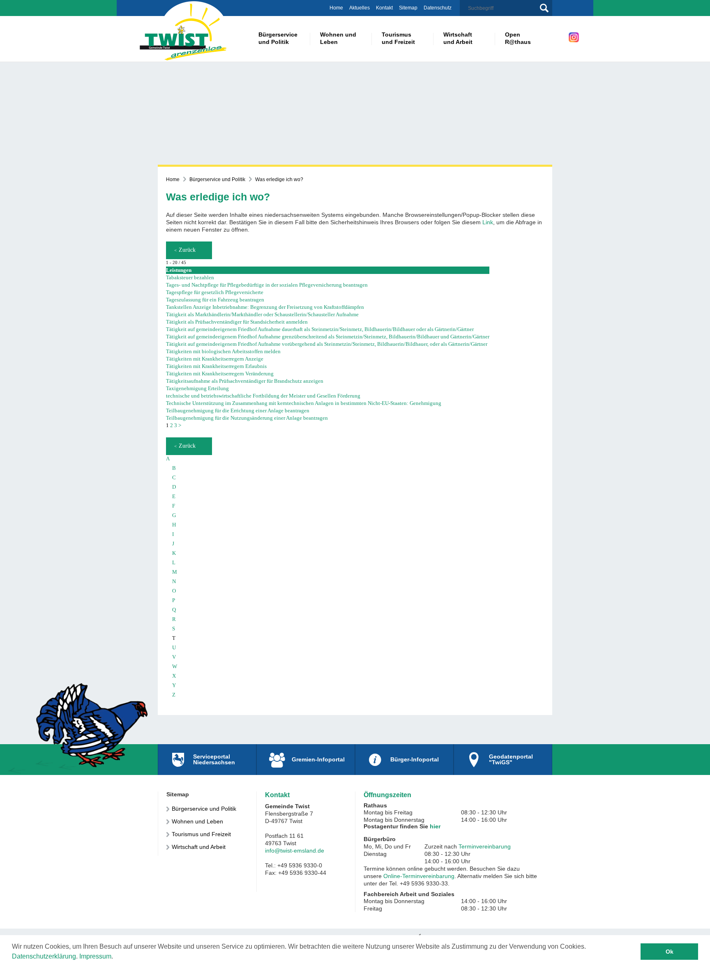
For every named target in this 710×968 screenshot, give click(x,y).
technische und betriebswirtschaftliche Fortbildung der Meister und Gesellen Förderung (263, 396)
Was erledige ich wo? (279, 179)
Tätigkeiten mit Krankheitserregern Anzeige (214, 359)
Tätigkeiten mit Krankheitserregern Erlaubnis (216, 366)
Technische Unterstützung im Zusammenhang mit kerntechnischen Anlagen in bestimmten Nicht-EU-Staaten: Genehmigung (303, 403)
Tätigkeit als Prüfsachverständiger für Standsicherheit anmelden (237, 322)
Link (487, 222)
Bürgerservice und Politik (217, 179)
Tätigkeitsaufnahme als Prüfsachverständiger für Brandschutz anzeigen (244, 381)
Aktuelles (359, 8)
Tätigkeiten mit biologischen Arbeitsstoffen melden (223, 351)
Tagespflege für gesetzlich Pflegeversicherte (214, 292)
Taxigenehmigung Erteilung (197, 388)
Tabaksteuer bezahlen (190, 277)
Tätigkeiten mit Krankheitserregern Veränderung (220, 373)
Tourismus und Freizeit (201, 834)
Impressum (95, 956)
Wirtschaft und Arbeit (199, 847)
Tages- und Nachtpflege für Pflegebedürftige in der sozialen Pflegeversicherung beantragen (267, 285)
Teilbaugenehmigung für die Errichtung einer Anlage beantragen (237, 410)
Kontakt (384, 8)
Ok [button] (669, 951)
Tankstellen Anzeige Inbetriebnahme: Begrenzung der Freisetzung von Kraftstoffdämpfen (265, 307)
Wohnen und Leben (197, 821)
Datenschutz (438, 8)
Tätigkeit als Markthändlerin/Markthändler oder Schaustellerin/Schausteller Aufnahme (262, 314)
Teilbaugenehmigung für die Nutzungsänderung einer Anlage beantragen (247, 418)
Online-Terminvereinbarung (418, 876)
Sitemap (408, 8)
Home (336, 8)
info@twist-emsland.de (294, 850)
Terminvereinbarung (485, 846)
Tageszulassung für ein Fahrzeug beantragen (215, 300)
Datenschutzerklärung (44, 956)
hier (435, 826)
